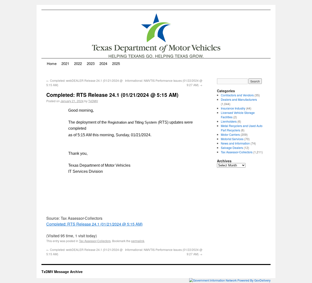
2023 (91, 63)
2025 (116, 63)
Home (52, 63)
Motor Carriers (230, 134)
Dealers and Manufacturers (239, 99)
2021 (65, 63)
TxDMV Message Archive (62, 271)
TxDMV (93, 101)
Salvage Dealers (232, 148)
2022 (78, 63)
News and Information (235, 143)
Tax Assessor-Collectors (95, 241)
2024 (103, 63)
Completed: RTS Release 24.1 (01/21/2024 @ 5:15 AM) (94, 224)
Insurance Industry (233, 108)
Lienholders (229, 121)
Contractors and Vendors (237, 95)
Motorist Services (232, 139)
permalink (137, 241)
